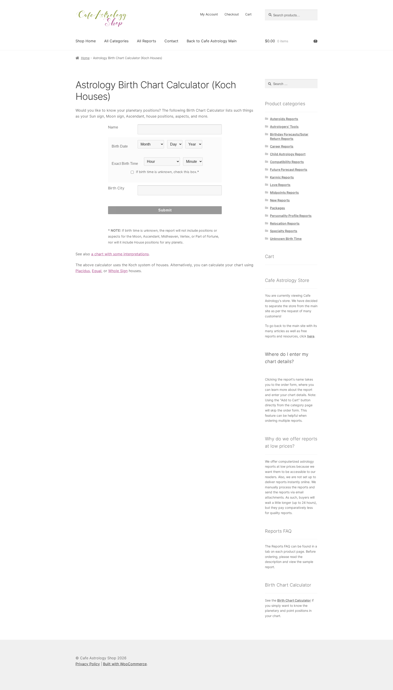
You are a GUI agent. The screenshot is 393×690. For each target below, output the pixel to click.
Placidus (83, 270)
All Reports (146, 41)
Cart (248, 14)
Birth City (116, 188)
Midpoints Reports (284, 192)
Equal (96, 270)
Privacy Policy (88, 664)
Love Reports (280, 185)
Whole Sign (118, 270)
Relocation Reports (285, 223)
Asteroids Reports (284, 119)
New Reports (280, 200)
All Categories (116, 41)
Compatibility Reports (287, 162)
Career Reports (281, 146)
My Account (209, 14)
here (310, 336)
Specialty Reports (283, 231)
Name (113, 127)
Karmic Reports (282, 177)
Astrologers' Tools (284, 126)
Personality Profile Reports (291, 216)
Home (85, 58)
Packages (277, 208)
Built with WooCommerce (125, 664)
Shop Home (86, 41)
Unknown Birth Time (286, 239)
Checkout (231, 14)
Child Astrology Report (287, 154)
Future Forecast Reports (288, 169)
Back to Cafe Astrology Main (212, 41)
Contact (171, 41)
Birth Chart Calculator (294, 600)
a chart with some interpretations (120, 254)
